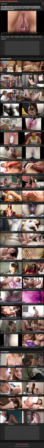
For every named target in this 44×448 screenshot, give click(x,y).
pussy (8, 36)
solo (40, 36)
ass (12, 36)
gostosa (4, 38)
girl (36, 36)
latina (22, 36)
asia (27, 36)
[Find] (42, 4)
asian (3, 36)
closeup (17, 36)
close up (31, 36)
